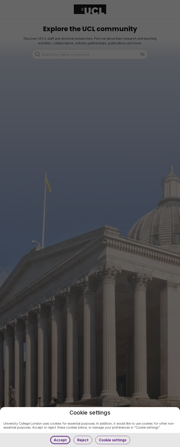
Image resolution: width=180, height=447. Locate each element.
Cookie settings (112, 440)
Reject (82, 440)
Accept (60, 440)
